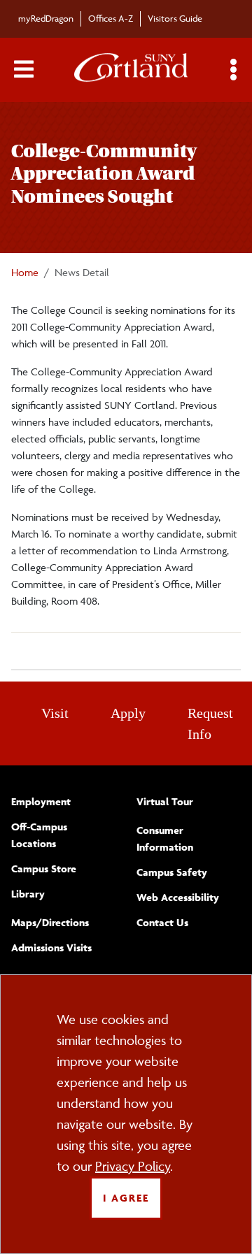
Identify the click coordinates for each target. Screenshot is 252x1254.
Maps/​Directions (50, 922)
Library (28, 893)
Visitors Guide (175, 18)
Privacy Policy (132, 1166)
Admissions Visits (51, 947)
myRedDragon (46, 18)
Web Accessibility (177, 897)
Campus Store (43, 868)
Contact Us (162, 922)
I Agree (126, 1197)
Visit (55, 713)
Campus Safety (171, 872)
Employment (41, 801)
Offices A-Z (110, 18)
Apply (128, 713)
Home (24, 272)
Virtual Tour (164, 801)
